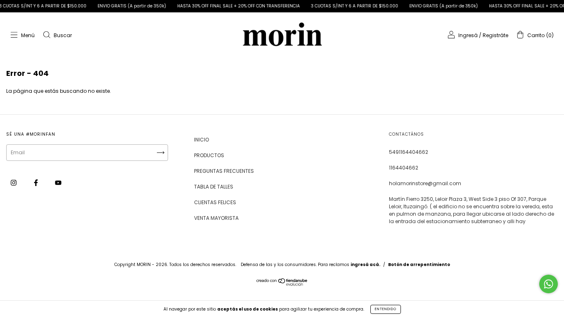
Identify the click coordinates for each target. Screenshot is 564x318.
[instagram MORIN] (14, 182)
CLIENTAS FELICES (215, 202)
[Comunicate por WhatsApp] (548, 284)
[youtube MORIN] (58, 182)
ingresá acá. (365, 264)
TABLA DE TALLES (213, 186)
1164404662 (403, 167)
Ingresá (468, 35)
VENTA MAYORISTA (216, 217)
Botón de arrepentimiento (419, 264)
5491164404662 (408, 151)
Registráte (495, 35)
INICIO (201, 139)
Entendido (385, 309)
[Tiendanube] (282, 283)
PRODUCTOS (209, 155)
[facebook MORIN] (36, 182)
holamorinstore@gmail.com (425, 183)
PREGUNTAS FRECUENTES (224, 170)
